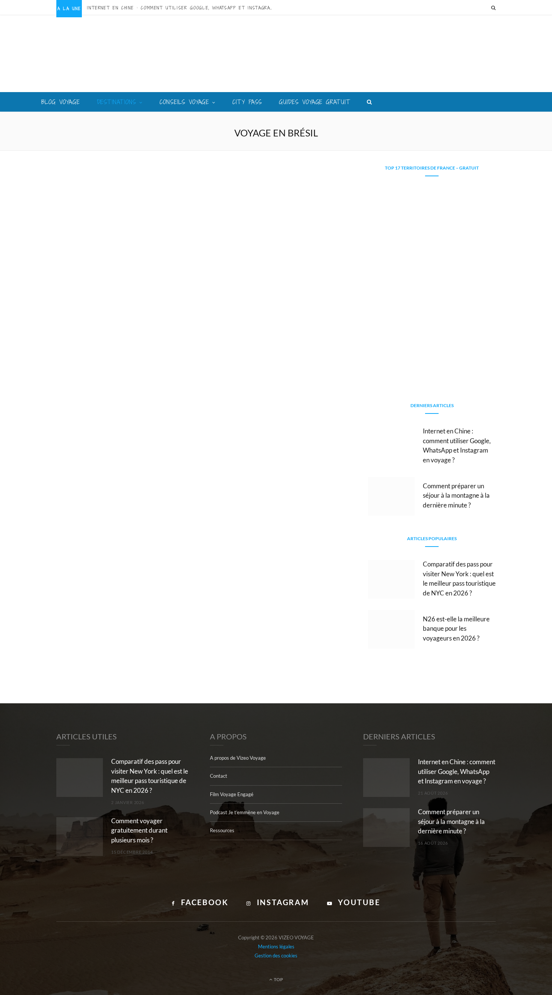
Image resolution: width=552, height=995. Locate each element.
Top (278, 979)
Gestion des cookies (276, 956)
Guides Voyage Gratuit (314, 102)
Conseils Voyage (184, 102)
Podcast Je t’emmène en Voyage (244, 812)
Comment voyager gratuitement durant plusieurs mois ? (139, 830)
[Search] (493, 8)
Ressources (222, 830)
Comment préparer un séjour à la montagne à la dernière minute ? (456, 495)
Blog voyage (60, 102)
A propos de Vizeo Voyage (238, 758)
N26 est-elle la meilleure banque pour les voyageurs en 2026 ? (456, 628)
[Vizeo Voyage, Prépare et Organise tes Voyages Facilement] (276, 54)
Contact (218, 776)
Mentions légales (276, 947)
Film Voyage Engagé (231, 794)
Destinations (117, 102)
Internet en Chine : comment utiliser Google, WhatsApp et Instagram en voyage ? (183, 8)
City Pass (247, 102)
